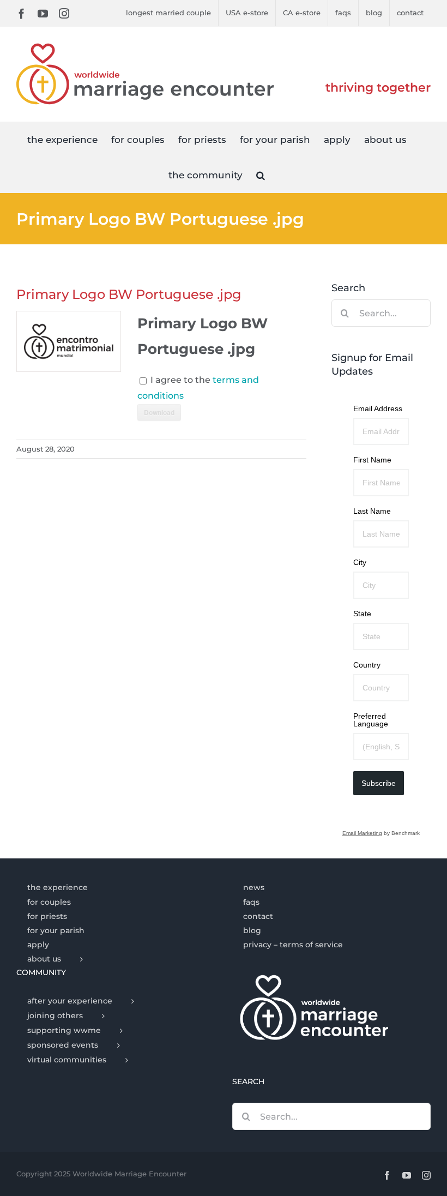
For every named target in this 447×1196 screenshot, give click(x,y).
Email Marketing (362, 833)
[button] (260, 175)
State (362, 613)
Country (366, 665)
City (359, 562)
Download (159, 412)
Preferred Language (370, 720)
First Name (372, 460)
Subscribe (378, 783)
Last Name (372, 511)
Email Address (377, 408)
